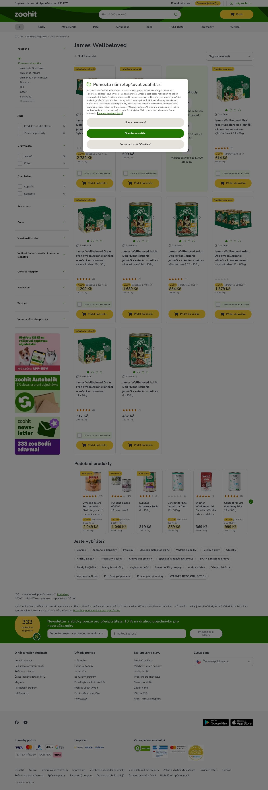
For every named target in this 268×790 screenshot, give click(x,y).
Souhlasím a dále (135, 133)
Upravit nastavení (135, 122)
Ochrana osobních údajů (110, 113)
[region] (135, 115)
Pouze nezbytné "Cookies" (135, 144)
